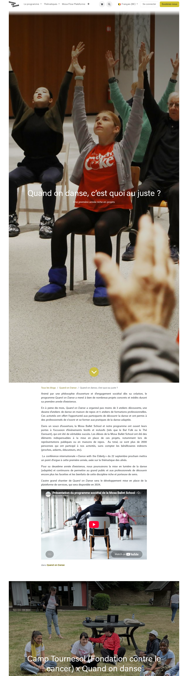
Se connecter (149, 4)
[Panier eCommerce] (102, 4)
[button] (109, 4)
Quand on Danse (68, 388)
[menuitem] (33, 4)
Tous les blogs (48, 388)
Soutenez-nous (169, 4)
